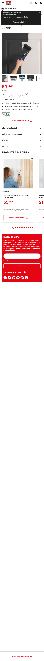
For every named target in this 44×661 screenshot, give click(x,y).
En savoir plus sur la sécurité (22, 140)
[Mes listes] (30, 3)
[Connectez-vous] (36, 3)
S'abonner (22, 266)
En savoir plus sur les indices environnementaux (22, 134)
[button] (13, 228)
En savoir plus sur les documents (22, 146)
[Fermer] (39, 12)
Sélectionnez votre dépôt (20, 121)
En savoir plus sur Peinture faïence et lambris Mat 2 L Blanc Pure (18, 189)
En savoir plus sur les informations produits (22, 128)
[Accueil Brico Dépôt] (8, 3)
